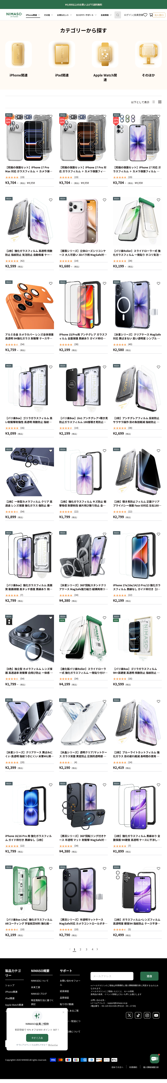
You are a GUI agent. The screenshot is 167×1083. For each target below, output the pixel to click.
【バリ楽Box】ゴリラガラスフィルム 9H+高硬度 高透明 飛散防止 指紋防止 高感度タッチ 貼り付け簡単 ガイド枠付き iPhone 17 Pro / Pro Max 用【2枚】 (136, 674)
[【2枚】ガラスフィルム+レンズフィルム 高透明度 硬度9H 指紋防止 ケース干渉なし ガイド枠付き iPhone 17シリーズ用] (137, 890)
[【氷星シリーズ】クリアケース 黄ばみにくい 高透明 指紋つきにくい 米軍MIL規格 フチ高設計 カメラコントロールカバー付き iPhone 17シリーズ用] (29, 722)
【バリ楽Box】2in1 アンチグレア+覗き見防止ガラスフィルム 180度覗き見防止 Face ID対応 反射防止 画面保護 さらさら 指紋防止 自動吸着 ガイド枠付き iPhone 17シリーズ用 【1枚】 (83, 426)
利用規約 (119, 985)
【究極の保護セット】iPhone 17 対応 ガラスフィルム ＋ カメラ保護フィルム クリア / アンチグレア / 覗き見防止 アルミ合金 (137, 173)
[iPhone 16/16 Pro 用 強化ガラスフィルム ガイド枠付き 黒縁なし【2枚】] (29, 806)
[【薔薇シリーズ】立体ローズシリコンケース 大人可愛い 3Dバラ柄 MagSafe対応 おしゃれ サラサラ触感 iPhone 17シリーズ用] (83, 221)
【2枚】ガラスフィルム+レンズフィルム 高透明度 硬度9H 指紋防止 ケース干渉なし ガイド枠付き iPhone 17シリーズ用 (136, 923)
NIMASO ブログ (39, 993)
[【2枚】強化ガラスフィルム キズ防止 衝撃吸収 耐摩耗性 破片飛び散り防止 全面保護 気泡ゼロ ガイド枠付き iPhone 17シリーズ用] (83, 472)
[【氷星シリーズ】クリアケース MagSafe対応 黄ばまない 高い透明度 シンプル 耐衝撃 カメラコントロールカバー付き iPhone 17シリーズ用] (137, 304)
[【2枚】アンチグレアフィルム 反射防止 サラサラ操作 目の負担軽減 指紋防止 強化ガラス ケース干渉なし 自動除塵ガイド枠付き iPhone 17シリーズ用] (137, 388)
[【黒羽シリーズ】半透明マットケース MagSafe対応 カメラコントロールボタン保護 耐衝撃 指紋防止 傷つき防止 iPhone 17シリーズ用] (83, 890)
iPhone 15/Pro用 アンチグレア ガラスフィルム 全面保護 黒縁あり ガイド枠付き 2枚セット (83, 338)
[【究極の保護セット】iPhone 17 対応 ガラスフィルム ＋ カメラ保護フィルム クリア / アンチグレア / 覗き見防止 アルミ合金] (137, 137)
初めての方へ (117, 1067)
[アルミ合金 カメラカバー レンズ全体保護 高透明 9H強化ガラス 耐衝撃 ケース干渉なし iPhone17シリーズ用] (29, 304)
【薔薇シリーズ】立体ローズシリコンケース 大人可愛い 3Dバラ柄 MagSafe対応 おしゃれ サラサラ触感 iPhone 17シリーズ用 (83, 256)
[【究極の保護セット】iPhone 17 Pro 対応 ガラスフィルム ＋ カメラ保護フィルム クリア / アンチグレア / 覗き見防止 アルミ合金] (83, 137)
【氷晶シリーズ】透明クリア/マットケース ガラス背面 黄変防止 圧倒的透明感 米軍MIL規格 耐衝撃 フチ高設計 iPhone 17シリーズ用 (83, 758)
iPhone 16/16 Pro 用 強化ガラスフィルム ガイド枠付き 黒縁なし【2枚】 (28, 838)
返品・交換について (70, 1031)
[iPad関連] (62, 54)
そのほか (148, 75)
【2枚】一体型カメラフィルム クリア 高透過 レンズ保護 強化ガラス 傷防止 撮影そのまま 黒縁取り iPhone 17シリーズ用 (29, 505)
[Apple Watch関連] (105, 54)
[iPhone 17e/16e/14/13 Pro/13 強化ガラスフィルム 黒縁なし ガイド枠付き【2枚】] (137, 555)
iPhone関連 (19, 75)
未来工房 (35, 987)
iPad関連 (62, 75)
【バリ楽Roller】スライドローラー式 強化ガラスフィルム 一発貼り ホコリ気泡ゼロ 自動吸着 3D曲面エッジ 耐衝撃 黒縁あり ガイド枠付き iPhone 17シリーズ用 (137, 256)
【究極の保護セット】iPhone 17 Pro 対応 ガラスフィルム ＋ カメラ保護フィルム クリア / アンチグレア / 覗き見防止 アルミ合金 (83, 173)
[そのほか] (148, 54)
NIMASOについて (40, 980)
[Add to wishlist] (50, 117)
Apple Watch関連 (105, 77)
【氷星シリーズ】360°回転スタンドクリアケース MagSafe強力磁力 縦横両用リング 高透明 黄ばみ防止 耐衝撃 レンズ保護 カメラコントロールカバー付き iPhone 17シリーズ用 (83, 593)
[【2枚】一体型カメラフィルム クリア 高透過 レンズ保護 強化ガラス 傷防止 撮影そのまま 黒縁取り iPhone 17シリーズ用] (29, 472)
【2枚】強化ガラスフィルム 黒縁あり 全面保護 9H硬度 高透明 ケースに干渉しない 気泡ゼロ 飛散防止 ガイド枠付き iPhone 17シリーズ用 (136, 842)
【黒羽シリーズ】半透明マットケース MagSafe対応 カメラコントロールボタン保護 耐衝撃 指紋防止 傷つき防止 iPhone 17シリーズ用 (83, 925)
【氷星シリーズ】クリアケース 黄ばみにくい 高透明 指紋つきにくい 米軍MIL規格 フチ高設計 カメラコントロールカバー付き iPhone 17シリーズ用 (29, 758)
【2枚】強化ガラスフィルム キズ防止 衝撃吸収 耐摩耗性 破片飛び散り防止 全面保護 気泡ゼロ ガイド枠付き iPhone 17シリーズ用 (83, 507)
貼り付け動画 (67, 1004)
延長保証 (64, 991)
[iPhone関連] (18, 54)
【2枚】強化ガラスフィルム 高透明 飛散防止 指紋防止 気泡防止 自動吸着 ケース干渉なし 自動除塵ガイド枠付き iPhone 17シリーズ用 (28, 256)
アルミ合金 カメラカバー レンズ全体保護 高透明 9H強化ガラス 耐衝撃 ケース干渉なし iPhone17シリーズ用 (29, 338)
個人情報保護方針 (133, 985)
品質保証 (64, 997)
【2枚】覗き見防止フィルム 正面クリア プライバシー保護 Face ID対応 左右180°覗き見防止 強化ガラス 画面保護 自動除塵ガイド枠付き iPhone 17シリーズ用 (136, 507)
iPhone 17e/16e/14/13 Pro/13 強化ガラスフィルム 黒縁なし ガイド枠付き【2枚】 (138, 587)
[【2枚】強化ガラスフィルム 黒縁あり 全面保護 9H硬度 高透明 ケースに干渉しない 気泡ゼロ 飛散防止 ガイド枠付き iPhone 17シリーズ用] (137, 806)
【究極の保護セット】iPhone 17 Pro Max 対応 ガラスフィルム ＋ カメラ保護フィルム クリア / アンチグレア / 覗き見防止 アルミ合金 (28, 173)
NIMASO (25, 1059)
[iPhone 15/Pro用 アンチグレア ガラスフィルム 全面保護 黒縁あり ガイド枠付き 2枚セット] (83, 304)
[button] (151, 15)
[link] (69, 949)
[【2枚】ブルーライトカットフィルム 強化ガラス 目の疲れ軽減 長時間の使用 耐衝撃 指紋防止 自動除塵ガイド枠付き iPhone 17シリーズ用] (137, 722)
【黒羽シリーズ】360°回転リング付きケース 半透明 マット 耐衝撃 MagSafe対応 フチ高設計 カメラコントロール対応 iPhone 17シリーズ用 (82, 842)
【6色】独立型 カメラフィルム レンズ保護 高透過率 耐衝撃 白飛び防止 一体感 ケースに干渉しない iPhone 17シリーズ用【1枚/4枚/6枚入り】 (29, 674)
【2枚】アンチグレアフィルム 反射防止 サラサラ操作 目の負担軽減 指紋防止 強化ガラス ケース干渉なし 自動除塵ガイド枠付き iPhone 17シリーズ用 (137, 424)
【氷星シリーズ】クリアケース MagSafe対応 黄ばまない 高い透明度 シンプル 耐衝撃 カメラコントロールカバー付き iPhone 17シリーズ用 (137, 340)
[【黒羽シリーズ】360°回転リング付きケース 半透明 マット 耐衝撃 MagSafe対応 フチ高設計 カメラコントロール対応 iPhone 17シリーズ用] (83, 806)
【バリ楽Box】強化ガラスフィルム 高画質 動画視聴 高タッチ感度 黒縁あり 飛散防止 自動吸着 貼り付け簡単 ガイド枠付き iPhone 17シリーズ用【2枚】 (28, 591)
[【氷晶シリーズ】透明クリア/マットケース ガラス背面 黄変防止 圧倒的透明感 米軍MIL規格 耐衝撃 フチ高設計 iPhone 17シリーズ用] (83, 722)
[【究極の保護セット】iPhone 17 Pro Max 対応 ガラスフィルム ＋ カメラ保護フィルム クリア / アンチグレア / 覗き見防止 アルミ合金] (29, 137)
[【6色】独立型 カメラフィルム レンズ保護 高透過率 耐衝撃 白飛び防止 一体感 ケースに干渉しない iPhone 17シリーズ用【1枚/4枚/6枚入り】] (29, 639)
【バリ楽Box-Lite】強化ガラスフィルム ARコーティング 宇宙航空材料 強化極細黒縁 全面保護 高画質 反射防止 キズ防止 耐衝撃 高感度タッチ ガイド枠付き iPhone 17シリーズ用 (28, 927)
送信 (149, 976)
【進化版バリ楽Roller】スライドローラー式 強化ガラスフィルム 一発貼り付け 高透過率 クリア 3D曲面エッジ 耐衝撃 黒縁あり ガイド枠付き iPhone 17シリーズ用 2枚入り (83, 676)
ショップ (9, 985)
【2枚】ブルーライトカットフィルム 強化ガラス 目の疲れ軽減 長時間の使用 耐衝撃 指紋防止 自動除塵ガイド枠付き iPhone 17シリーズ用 (136, 758)
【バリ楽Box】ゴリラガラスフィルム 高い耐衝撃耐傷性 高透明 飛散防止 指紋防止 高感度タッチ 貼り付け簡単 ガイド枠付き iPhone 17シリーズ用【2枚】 (28, 424)
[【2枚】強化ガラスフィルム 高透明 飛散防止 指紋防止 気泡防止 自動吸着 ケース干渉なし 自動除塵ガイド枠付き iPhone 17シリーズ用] (29, 221)
